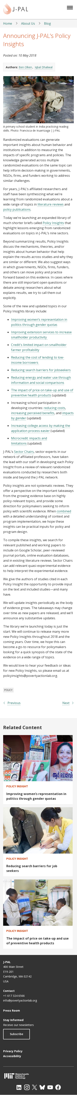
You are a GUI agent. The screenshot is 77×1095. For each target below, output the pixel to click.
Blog (47, 23)
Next (65, 703)
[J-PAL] (15, 10)
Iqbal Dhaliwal (44, 67)
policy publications (17, 209)
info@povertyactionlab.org (20, 1000)
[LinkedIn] (19, 1087)
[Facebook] (58, 1087)
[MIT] (38, 1076)
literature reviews (51, 204)
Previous (14, 703)
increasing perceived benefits (32, 413)
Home (7, 23)
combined (64, 511)
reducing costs (54, 408)
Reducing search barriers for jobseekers (41, 370)
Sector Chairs (24, 451)
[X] (34, 1087)
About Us (28, 23)
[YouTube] (50, 1087)
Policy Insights (53, 223)
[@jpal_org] (27, 1087)
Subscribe (16, 1034)
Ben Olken (25, 67)
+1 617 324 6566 (14, 996)
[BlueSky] (42, 1087)
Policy (8, 690)
